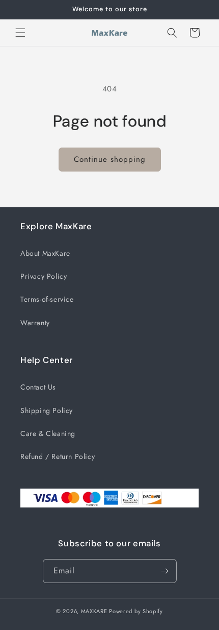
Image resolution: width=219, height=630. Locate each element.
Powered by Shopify (136, 611)
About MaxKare (45, 253)
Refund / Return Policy (57, 456)
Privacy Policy (43, 276)
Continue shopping (110, 159)
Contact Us (38, 387)
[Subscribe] (165, 571)
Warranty (35, 323)
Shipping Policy (46, 410)
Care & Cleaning (47, 433)
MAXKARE (94, 611)
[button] (20, 32)
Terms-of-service (47, 299)
